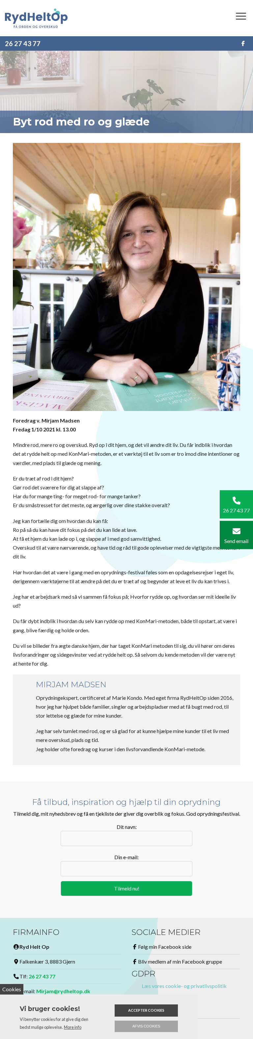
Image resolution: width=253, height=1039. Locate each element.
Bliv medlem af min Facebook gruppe (180, 961)
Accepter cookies (146, 1010)
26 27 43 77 (23, 43)
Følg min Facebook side (164, 946)
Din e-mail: (126, 857)
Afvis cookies (146, 1026)
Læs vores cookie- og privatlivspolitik (184, 986)
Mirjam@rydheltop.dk (63, 991)
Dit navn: (127, 827)
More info (72, 1027)
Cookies (11, 989)
